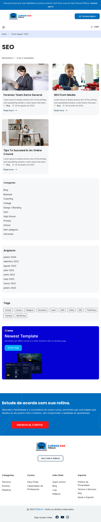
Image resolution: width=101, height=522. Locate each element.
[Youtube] (62, 517)
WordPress (21, 316)
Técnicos (6, 482)
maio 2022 (9, 279)
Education (42, 310)
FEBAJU (56, 494)
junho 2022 (9, 274)
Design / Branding (12, 207)
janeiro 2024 (10, 257)
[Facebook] (57, 517)
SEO (80, 310)
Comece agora (88, 16)
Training (8, 316)
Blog (8, 105)
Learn (53, 310)
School (7, 225)
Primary (7, 220)
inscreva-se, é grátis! (30, 425)
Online (71, 310)
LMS (62, 310)
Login (96, 26)
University (8, 234)
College (7, 203)
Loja (54, 490)
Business (8, 194)
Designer (30, 310)
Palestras (6, 490)
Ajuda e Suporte (86, 497)
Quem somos (58, 482)
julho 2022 (9, 270)
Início (4, 34)
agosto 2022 (10, 265)
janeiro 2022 (10, 287)
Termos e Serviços (87, 489)
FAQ (80, 493)
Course (8, 310)
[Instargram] (67, 517)
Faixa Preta (32, 482)
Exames (6, 486)
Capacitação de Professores (35, 488)
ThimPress (91, 310)
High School (10, 216)
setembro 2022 (11, 261)
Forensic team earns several (23, 95)
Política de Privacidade (83, 484)
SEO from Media (64, 95)
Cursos (18, 310)
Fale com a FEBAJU (50, 458)
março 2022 (10, 283)
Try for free (13, 348)
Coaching (8, 198)
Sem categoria (11, 229)
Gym (6, 212)
